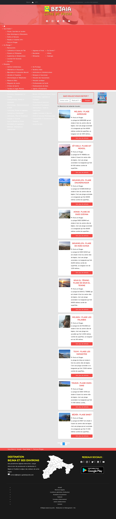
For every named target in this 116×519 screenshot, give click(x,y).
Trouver (87, 100)
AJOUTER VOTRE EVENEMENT (91, 2)
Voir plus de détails (82, 138)
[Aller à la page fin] (69, 442)
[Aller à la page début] (58, 442)
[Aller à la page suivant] (67, 442)
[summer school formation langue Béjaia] (102, 97)
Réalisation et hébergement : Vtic (65, 508)
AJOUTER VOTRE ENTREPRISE (76, 2)
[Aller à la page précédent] (59, 442)
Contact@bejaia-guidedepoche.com (21, 475)
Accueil (19, 449)
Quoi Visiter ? (27, 449)
